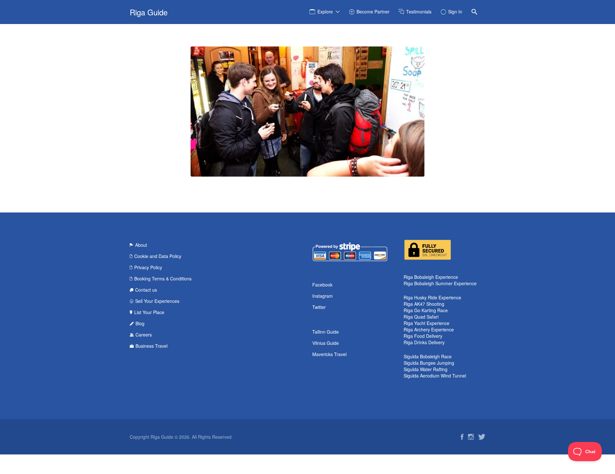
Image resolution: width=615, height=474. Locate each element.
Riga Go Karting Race (426, 310)
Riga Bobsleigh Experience (431, 277)
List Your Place (149, 312)
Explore (325, 11)
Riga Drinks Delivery (424, 342)
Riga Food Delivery (423, 336)
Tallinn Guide (325, 331)
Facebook (322, 284)
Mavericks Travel (329, 354)
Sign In (455, 11)
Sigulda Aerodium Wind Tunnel (435, 375)
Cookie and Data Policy (157, 256)
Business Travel (151, 346)
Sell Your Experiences (157, 301)
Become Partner (373, 11)
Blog (139, 323)
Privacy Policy (148, 267)
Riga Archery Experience (429, 329)
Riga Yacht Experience (426, 323)
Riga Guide (149, 12)
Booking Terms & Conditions (163, 278)
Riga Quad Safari (421, 316)
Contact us (146, 290)
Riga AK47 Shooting (424, 304)
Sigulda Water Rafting (425, 369)
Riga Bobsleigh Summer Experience (440, 283)
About (141, 245)
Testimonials (418, 11)
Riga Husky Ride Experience (432, 297)
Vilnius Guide (325, 343)
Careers (143, 334)
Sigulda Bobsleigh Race (428, 356)
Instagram (322, 296)
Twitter (319, 307)
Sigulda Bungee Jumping (429, 363)
